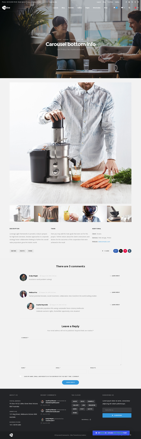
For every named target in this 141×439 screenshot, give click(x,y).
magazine (92, 405)
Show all (85, 419)
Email (58, 367)
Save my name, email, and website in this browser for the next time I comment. (51, 376)
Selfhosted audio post (53, 411)
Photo (22, 251)
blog (82, 401)
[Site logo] (6, 8)
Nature (13, 251)
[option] (70, 143)
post (82, 409)
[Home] (29, 435)
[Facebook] (126, 2)
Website (93, 367)
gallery (75, 405)
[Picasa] (129, 2)
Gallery (117, 2)
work (75, 412)
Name (23, 367)
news (75, 409)
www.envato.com (104, 242)
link (83, 405)
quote (90, 409)
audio (75, 401)
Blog (104, 2)
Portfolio (110, 2)
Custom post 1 (50, 420)
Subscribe (118, 415)
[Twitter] (132, 2)
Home (59, 39)
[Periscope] (138, 2)
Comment (25, 337)
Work (30, 251)
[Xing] (135, 2)
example (91, 401)
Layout (99, 2)
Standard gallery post (52, 402)
